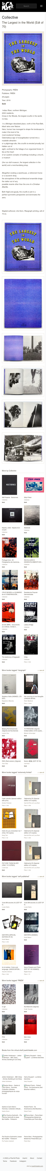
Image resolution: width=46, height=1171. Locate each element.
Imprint (25, 1158)
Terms (5, 1161)
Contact (39, 1158)
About (32, 1158)
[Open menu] (41, 6)
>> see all (41, 670)
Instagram (23, 1161)
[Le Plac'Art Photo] (8, 6)
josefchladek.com (37, 1166)
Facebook (13, 1161)
